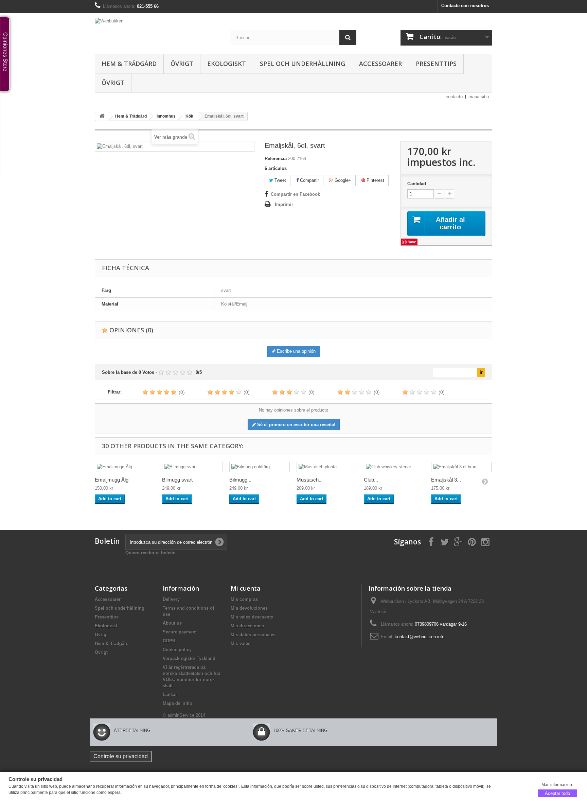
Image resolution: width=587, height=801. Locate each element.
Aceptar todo (557, 793)
